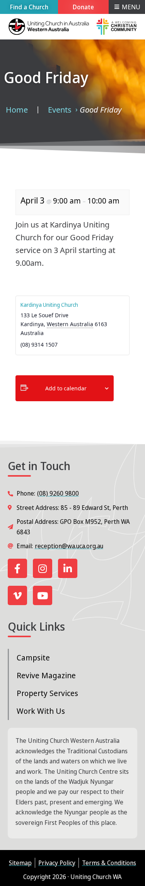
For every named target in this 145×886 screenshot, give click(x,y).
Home (17, 109)
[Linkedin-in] (67, 568)
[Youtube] (42, 595)
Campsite (33, 657)
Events (60, 109)
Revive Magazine (46, 675)
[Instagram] (42, 568)
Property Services (47, 693)
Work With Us (41, 711)
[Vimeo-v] (17, 595)
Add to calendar (66, 388)
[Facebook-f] (17, 568)
